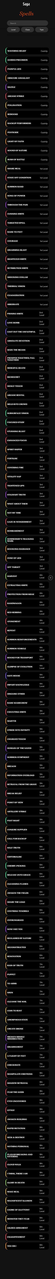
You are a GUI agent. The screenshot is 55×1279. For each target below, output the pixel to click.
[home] (26, 4)
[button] (50, 578)
